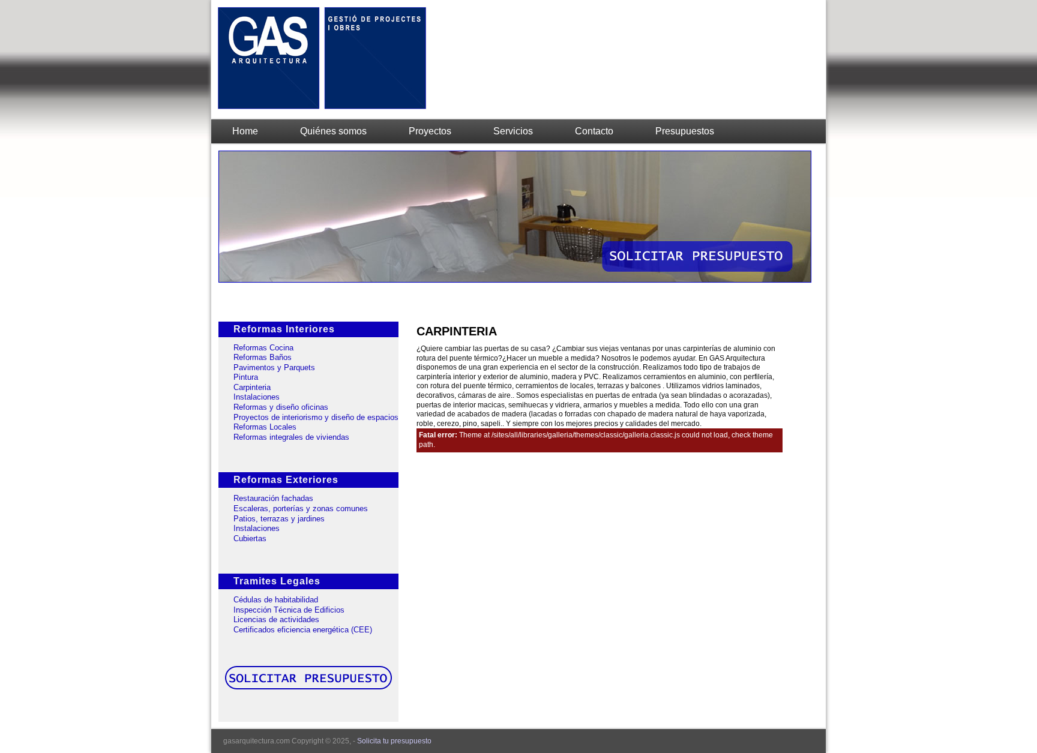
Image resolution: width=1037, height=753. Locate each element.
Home (245, 131)
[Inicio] (322, 108)
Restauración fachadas (273, 498)
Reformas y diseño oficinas (280, 407)
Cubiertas (249, 538)
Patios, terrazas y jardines (279, 518)
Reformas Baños (262, 357)
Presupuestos (684, 131)
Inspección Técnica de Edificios (288, 609)
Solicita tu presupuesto (394, 741)
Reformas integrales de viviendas (291, 437)
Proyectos (430, 131)
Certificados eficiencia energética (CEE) (302, 629)
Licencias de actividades (276, 619)
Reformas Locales (264, 426)
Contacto (594, 131)
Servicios (513, 131)
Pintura (245, 377)
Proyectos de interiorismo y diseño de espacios (315, 417)
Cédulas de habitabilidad (275, 599)
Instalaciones (256, 396)
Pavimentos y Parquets (274, 367)
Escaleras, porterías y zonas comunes (300, 508)
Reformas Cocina (263, 347)
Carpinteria (252, 387)
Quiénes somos (333, 131)
